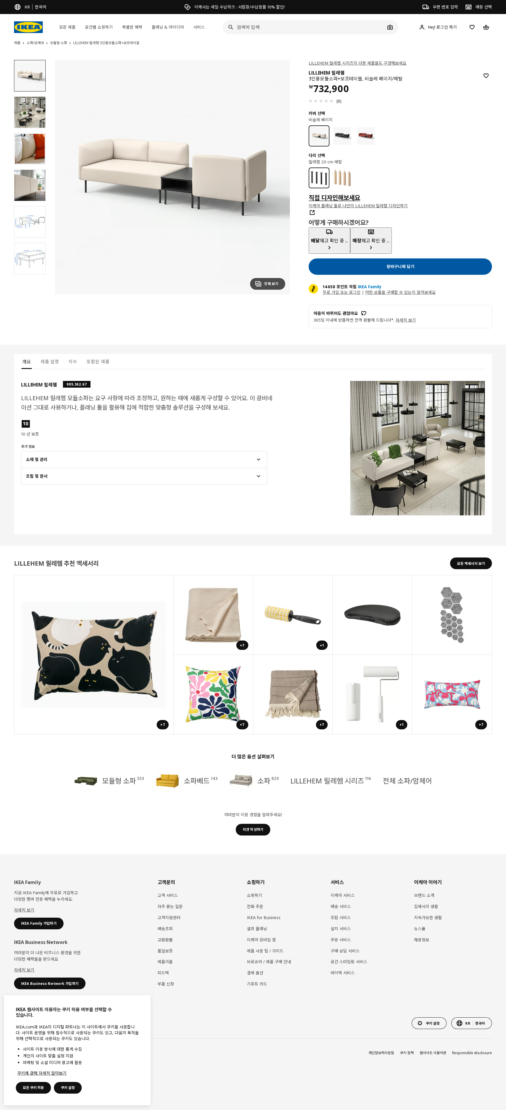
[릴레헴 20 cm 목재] (342, 178)
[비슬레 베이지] (319, 135)
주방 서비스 (341, 939)
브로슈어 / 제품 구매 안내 (269, 961)
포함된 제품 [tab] (97, 361)
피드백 (163, 973)
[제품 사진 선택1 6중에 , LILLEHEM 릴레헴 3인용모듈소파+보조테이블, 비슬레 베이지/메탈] (30, 76)
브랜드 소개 (424, 895)
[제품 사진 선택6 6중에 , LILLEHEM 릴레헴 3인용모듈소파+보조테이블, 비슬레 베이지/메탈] (30, 258)
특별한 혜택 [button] (132, 27)
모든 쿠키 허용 (33, 1087)
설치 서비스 (341, 928)
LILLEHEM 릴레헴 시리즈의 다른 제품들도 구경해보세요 (357, 63)
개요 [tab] (26, 361)
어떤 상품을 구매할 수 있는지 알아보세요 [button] (400, 292)
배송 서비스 (341, 906)
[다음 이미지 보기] (278, 177)
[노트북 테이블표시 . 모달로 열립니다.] (372, 615)
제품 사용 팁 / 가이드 (265, 951)
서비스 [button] (199, 27)
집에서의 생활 (426, 906)
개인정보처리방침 (381, 1052)
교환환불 (165, 939)
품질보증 (165, 951)
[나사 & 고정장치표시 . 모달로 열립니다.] (452, 615)
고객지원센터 (169, 917)
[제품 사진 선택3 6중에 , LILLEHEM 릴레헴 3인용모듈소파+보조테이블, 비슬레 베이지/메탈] (30, 149)
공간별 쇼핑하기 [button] (99, 27)
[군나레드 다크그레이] (342, 135)
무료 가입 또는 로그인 (341, 292)
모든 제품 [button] (67, 27)
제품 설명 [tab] (49, 361)
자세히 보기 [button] (406, 320)
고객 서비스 (168, 895)
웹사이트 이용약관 (433, 1052)
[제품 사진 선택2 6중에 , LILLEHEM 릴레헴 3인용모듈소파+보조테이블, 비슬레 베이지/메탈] (30, 112)
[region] (172, 177)
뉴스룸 (419, 928)
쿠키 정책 (407, 1052)
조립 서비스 (341, 917)
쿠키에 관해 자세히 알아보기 (41, 1073)
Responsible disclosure (472, 1052)
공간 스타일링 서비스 (349, 961)
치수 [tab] (72, 361)
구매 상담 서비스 (345, 951)
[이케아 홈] (28, 27)
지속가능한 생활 (428, 917)
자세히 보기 (24, 910)
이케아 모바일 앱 (261, 939)
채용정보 (421, 939)
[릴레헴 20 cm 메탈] (319, 178)
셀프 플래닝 (257, 928)
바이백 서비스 (343, 973)
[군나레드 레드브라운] (365, 135)
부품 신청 (166, 984)
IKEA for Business (264, 917)
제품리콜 (165, 961)
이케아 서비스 (343, 895)
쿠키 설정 (68, 1087)
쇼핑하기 (254, 895)
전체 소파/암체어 (407, 781)
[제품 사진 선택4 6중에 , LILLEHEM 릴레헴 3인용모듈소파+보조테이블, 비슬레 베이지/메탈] (30, 185)
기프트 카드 (257, 984)
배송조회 (165, 928)
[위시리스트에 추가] (486, 76)
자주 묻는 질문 (170, 906)
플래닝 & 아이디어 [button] (168, 27)
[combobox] (304, 27)
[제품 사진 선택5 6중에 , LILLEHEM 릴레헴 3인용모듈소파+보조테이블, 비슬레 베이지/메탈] (30, 222)
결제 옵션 (255, 973)
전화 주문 (255, 906)
